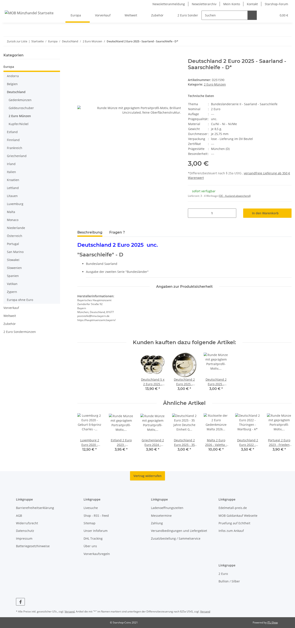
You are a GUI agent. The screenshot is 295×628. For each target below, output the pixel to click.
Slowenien (14, 268)
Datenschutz (25, 531)
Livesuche (91, 508)
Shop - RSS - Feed (96, 516)
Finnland (13, 140)
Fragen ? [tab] (117, 232)
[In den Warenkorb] (80, 55)
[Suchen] (252, 15)
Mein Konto (231, 4)
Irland (11, 164)
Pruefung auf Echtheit (234, 523)
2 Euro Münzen (215, 84)
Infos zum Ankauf (231, 531)
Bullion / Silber (229, 581)
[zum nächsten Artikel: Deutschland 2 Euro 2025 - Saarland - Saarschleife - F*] (287, 41)
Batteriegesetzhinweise (33, 546)
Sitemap (89, 523)
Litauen (12, 196)
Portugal (13, 244)
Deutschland (16, 92)
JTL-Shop (272, 622)
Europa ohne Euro (20, 300)
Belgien (12, 84)
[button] (265, 15)
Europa (8, 67)
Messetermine (161, 516)
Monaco (12, 220)
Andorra (13, 76)
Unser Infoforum (96, 531)
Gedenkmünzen (20, 100)
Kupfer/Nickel (19, 124)
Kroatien (13, 180)
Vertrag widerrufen (147, 476)
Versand (70, 611)
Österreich (14, 236)
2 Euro (223, 574)
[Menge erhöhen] (231, 213)
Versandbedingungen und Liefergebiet (179, 531)
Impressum (24, 538)
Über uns (90, 546)
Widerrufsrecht (27, 523)
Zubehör (9, 324)
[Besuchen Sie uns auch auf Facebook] (20, 602)
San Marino (15, 252)
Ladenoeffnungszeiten (167, 508)
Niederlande (16, 228)
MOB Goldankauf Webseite (238, 516)
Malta (11, 212)
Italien (11, 172)
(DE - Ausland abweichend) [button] (235, 196)
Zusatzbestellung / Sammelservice (175, 538)
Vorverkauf (11, 308)
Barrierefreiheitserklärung (35, 508)
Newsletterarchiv (204, 4)
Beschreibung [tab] (89, 232)
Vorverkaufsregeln (97, 554)
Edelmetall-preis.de (233, 508)
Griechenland (17, 156)
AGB (19, 516)
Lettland (13, 188)
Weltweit (9, 316)
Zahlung (157, 523)
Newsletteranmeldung (168, 4)
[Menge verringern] (192, 213)
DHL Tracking (93, 538)
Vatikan (12, 284)
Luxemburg (15, 204)
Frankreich (14, 148)
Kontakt (252, 4)
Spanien (13, 276)
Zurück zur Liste (17, 41)
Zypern (12, 292)
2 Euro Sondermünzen (19, 332)
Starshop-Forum (276, 4)
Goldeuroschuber (21, 108)
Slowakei (13, 260)
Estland (12, 132)
